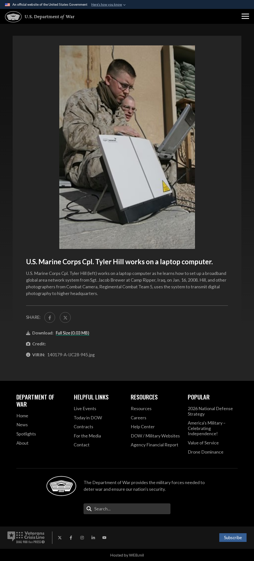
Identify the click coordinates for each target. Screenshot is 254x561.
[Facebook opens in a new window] (71, 537)
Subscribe (233, 537)
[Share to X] (65, 317)
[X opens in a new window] (60, 537)
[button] (245, 16)
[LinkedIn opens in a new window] (93, 537)
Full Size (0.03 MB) (72, 332)
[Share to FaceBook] (49, 317)
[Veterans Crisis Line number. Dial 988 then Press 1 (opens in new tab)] (26, 537)
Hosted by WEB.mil (127, 555)
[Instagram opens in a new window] (82, 537)
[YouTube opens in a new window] (104, 537)
